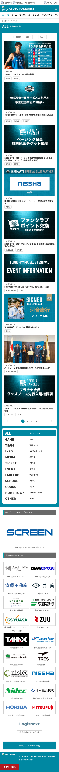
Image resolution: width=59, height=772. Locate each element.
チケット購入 (10, 766)
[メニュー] (55, 8)
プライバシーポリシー (38, 756)
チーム (14, 15)
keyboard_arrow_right (51, 421)
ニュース (5, 15)
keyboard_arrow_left (13, 37)
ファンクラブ (47, 15)
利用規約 (51, 756)
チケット (36, 15)
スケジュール (24, 15)
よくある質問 (23, 756)
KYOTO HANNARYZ (21, 8)
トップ (4, 21)
